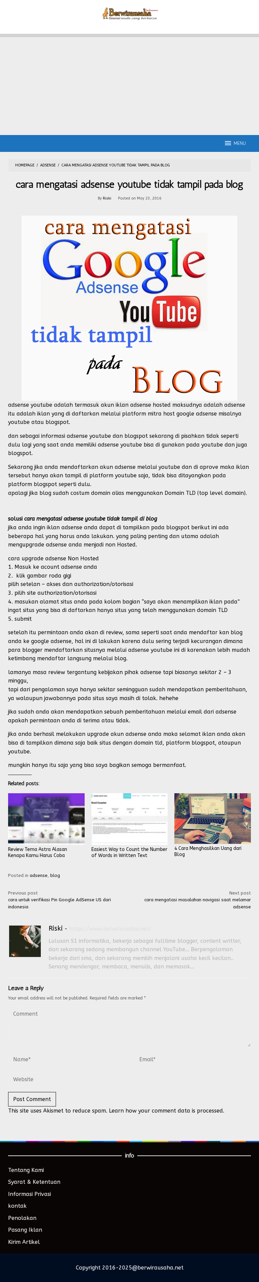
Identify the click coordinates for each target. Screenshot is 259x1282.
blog (55, 875)
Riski (56, 928)
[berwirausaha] (129, 13)
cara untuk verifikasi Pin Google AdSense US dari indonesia (59, 900)
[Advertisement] (129, 84)
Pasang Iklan (25, 1230)
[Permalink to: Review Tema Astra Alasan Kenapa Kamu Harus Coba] (46, 819)
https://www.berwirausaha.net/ (110, 929)
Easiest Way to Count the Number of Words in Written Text (129, 852)
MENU (240, 143)
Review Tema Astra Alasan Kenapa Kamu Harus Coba (37, 852)
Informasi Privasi (29, 1194)
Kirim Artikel (24, 1242)
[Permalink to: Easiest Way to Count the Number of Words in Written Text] (129, 819)
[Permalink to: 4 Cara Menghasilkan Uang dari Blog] (212, 818)
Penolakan (22, 1218)
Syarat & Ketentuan (34, 1182)
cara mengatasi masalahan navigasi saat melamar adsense (197, 900)
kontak (17, 1206)
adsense (39, 875)
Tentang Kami (26, 1170)
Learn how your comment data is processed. (166, 1110)
